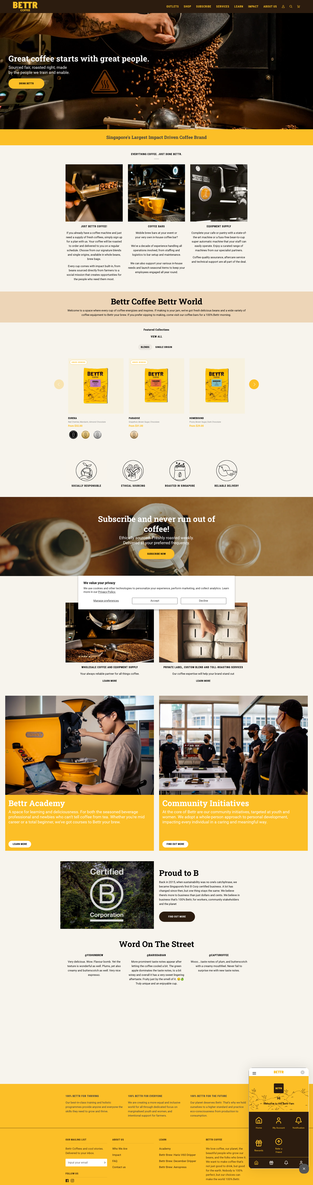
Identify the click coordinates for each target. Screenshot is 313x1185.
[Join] (104, 1162)
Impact (116, 1154)
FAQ (114, 1161)
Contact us (119, 1167)
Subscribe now (156, 553)
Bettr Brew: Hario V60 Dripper (177, 1154)
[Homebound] (217, 386)
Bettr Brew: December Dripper (177, 1161)
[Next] (254, 384)
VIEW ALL (156, 336)
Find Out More (177, 916)
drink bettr (26, 83)
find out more (175, 844)
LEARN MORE (110, 680)
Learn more (20, 844)
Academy (165, 1148)
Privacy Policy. (107, 591)
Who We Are (119, 1148)
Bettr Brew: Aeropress (172, 1167)
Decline (203, 600)
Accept (154, 600)
